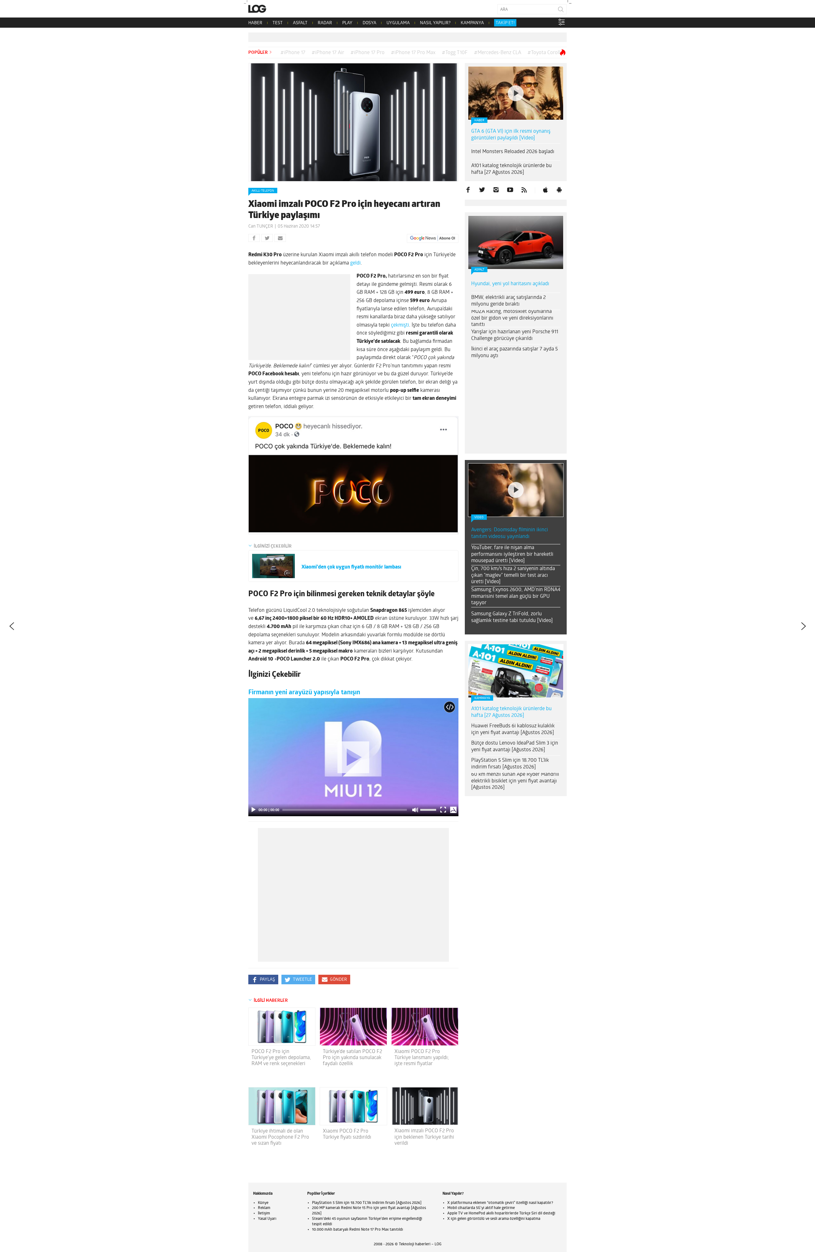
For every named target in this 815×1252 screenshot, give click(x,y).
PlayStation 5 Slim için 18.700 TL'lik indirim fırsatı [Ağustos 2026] (367, 1203)
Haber (479, 120)
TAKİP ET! (505, 23)
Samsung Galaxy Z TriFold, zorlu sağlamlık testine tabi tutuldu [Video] (512, 617)
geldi (355, 263)
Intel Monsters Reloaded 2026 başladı (512, 151)
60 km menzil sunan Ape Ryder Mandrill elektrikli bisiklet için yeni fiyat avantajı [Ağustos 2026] (515, 781)
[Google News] (432, 238)
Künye (263, 1203)
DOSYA (369, 23)
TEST (278, 23)
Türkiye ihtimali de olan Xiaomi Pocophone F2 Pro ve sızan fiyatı (280, 1137)
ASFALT (300, 23)
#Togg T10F (455, 52)
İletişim (264, 1213)
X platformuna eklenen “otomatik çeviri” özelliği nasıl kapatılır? (500, 1203)
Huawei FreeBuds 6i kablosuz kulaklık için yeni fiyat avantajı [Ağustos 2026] (513, 729)
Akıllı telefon (263, 191)
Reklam (264, 1208)
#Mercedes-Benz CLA (497, 52)
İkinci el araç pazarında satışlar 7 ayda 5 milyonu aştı (514, 352)
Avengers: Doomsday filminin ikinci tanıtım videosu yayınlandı (509, 533)
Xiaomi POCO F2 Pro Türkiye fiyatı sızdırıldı (347, 1134)
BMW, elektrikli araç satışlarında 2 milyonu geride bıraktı (508, 301)
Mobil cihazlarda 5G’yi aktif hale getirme (481, 1208)
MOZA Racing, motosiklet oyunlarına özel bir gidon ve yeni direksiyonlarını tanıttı (512, 318)
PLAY (347, 23)
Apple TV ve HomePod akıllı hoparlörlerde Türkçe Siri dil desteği (501, 1213)
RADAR (325, 23)
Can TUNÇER (260, 226)
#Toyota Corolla (545, 52)
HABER (255, 23)
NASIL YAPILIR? (435, 23)
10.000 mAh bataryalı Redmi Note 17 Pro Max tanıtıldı (357, 1230)
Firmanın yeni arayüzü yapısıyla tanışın (304, 692)
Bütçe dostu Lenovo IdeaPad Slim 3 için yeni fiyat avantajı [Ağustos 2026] (514, 747)
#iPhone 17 (292, 52)
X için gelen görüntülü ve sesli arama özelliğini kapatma (493, 1219)
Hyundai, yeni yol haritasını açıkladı (510, 283)
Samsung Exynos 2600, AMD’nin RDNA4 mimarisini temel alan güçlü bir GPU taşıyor (515, 596)
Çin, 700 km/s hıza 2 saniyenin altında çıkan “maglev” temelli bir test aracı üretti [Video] (513, 575)
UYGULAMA (398, 23)
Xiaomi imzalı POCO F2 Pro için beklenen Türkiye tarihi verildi (424, 1137)
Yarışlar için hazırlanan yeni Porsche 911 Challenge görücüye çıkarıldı (514, 335)
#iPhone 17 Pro (368, 52)
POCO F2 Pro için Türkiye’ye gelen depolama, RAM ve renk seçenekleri (281, 1057)
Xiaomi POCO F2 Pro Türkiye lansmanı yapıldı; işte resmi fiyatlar (421, 1057)
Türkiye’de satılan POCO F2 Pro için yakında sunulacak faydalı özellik (352, 1057)
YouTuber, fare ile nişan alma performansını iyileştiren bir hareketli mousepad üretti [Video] (512, 554)
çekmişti (400, 325)
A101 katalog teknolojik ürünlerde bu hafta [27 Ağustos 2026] (511, 169)
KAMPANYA (472, 23)
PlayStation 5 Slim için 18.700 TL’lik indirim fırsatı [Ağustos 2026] (510, 764)
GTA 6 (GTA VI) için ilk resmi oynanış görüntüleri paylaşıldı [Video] (510, 135)
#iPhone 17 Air (328, 52)
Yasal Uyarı (267, 1219)
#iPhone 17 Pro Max (413, 52)
